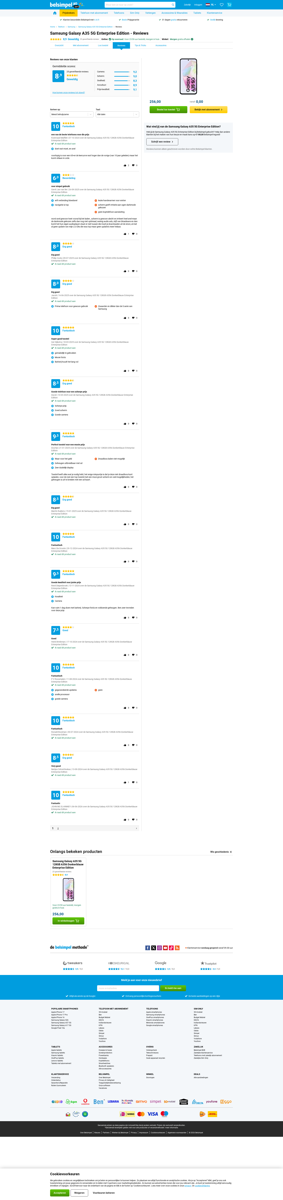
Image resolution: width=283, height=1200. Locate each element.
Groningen (150, 1078)
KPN (100, 1025)
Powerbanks (104, 1055)
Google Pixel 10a (58, 1028)
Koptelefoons (104, 1061)
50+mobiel (103, 1012)
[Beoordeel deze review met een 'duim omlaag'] (133, 165)
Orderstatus (56, 1080)
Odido (101, 1031)
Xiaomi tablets (57, 1055)
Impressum (143, 1133)
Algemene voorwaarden (177, 1133)
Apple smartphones (154, 1012)
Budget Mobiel (104, 1017)
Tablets (197, 12)
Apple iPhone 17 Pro (59, 1015)
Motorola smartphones (155, 1023)
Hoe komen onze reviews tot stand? (68, 92)
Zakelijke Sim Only (201, 1058)
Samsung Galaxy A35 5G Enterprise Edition (95, 27)
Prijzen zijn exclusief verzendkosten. (171, 1125)
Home (52, 27)
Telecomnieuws (152, 1053)
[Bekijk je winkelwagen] (229, 4)
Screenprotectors (105, 1053)
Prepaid (149, 1055)
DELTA (101, 1020)
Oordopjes (103, 1058)
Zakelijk (198, 1047)
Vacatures (103, 1088)
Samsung (71, 27)
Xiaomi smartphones (154, 1020)
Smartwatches (104, 1063)
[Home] (55, 13)
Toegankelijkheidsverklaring (110, 1083)
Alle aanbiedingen (201, 1078)
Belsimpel (104, 1074)
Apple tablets (56, 1050)
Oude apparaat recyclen (155, 1058)
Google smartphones (154, 1025)
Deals (197, 1074)
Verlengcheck (151, 1050)
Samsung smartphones (155, 1015)
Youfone (102, 1041)
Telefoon (61, 27)
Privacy (134, 1133)
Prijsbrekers (68, 12)
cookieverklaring (202, 1186)
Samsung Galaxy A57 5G (61, 1023)
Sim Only (134, 12)
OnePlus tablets (57, 1058)
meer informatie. (171, 1128)
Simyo (101, 1036)
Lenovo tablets (57, 1061)
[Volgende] (136, 828)
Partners (106, 1133)
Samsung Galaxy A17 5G (61, 1025)
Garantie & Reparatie (59, 1083)
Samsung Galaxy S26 (59, 1020)
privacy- (188, 1186)
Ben (100, 1015)
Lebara (101, 1028)
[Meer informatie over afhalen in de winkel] (192, 39)
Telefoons (119, 12)
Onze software (104, 1085)
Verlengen (150, 12)
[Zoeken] (173, 4)
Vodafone (103, 1039)
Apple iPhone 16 (57, 1017)
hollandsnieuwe (105, 1023)
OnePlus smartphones (155, 1017)
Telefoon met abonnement (94, 12)
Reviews (119, 27)
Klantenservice (214, 12)
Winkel (150, 1074)
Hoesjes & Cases (105, 1050)
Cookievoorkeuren (158, 1133)
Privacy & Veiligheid (106, 1080)
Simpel (101, 1033)
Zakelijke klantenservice (203, 1053)
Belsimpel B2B (199, 1050)
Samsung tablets (58, 1053)
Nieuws (97, 1133)
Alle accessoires (105, 1069)
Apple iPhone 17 (57, 1012)
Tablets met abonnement (61, 1063)
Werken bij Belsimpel (120, 1133)
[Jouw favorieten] (221, 4)
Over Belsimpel (104, 1078)
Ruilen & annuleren (58, 1085)
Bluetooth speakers (106, 1066)
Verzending (55, 1078)
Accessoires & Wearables (174, 12)
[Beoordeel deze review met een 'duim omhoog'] (125, 165)
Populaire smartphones (64, 1009)
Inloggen (198, 5)
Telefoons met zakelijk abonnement (208, 1055)
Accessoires (105, 1047)
